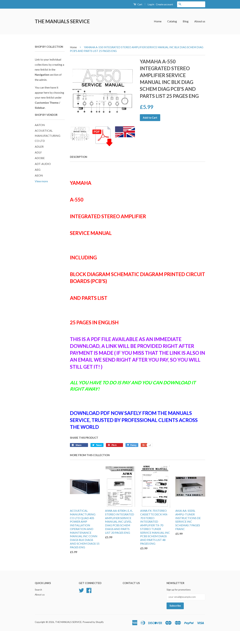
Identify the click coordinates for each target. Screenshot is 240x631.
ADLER (39, 146)
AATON (40, 125)
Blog (186, 21)
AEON (39, 175)
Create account (164, 4)
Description (78, 156)
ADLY (38, 152)
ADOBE (40, 158)
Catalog (172, 21)
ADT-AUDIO (43, 163)
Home (157, 21)
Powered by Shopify (93, 622)
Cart (139, 4)
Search (38, 589)
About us (199, 21)
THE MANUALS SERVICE (62, 21)
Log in (151, 4)
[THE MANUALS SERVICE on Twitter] (81, 590)
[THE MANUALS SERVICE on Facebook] (89, 590)
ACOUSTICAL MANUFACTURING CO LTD (47, 135)
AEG (37, 169)
